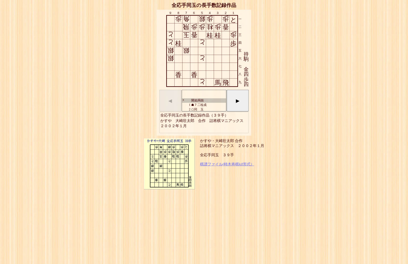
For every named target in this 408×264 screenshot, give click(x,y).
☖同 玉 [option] (196, 109)
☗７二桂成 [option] (198, 104)
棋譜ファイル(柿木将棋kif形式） (227, 164)
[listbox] (204, 101)
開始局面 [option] (193, 100)
